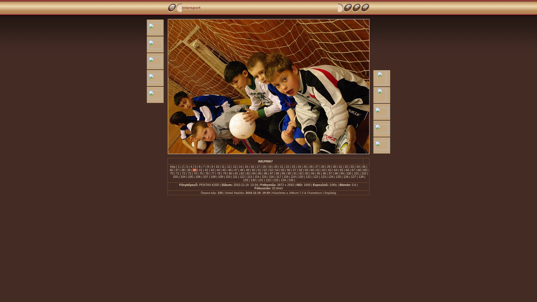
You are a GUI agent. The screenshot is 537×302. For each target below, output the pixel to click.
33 (352, 166)
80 (230, 173)
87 (271, 173)
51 (259, 170)
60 (312, 170)
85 (259, 173)
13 (234, 166)
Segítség (330, 192)
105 (190, 176)
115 (264, 176)
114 (257, 176)
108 (213, 176)
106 (198, 176)
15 (246, 166)
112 (242, 176)
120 (300, 176)
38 (182, 170)
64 (335, 170)
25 (305, 166)
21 (281, 166)
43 (212, 170)
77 (212, 173)
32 (346, 166)
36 (171, 170)
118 (286, 176)
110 (228, 176)
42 (206, 170)
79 (224, 173)
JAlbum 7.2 (296, 192)
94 (312, 173)
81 (236, 173)
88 (277, 173)
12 (228, 166)
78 (218, 173)
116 (271, 176)
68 (359, 170)
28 (322, 166)
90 (289, 173)
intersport (191, 7)
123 (323, 176)
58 (300, 170)
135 (291, 180)
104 (183, 176)
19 (269, 166)
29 (328, 166)
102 (364, 173)
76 (206, 173)
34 (358, 166)
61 (318, 170)
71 (177, 173)
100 (348, 173)
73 (189, 173)
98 (336, 173)
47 (235, 170)
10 (217, 166)
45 (224, 170)
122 (315, 176)
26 (311, 166)
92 (300, 173)
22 (287, 166)
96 (324, 173)
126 (346, 176)
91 (295, 173)
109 (220, 176)
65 (341, 170)
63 (329, 170)
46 (229, 170)
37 (177, 170)
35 (363, 166)
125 (338, 176)
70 (171, 173)
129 (245, 180)
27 (316, 166)
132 (268, 180)
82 (242, 173)
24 (299, 166)
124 (331, 176)
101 (356, 173)
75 (201, 173)
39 (188, 170)
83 (248, 173)
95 (318, 173)
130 (253, 180)
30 (334, 166)
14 (240, 166)
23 (293, 166)
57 (294, 170)
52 (265, 170)
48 (241, 170)
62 (323, 170)
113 (249, 176)
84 (253, 173)
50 (253, 170)
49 (247, 170)
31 (340, 166)
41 (200, 170)
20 (275, 166)
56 (288, 170)
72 (183, 173)
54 (276, 170)
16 (252, 166)
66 (347, 170)
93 (306, 173)
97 (330, 173)
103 (175, 176)
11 (223, 166)
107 (205, 176)
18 (264, 166)
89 (283, 173)
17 (258, 166)
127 (353, 176)
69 (365, 170)
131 (260, 180)
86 (265, 173)
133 (275, 180)
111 (235, 176)
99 (342, 173)
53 (271, 170)
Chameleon (314, 192)
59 (306, 170)
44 (218, 170)
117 (278, 176)
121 (308, 176)
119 (293, 176)
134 (283, 180)
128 (361, 176)
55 (282, 170)
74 (195, 173)
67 (353, 170)
